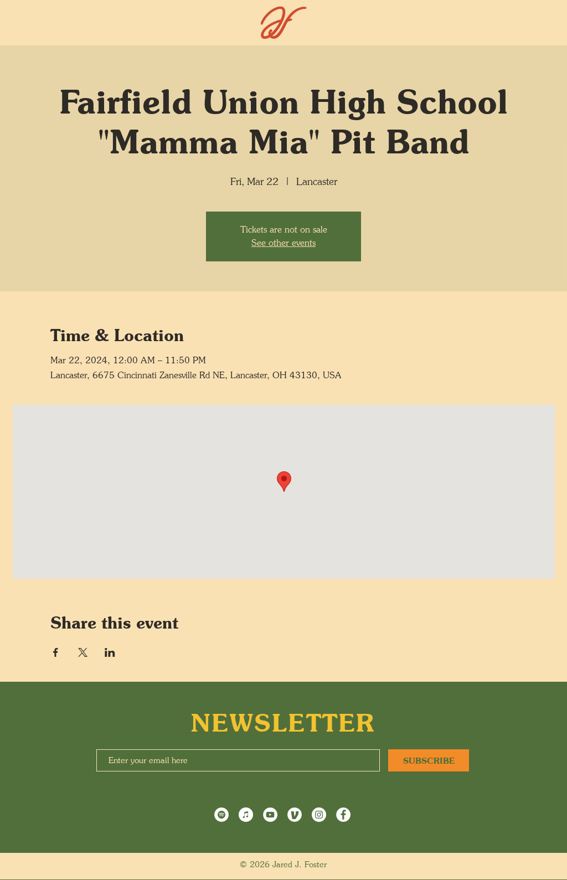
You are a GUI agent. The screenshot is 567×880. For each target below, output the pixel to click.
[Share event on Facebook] (55, 652)
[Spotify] (221, 814)
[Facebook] (343, 814)
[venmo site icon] (294, 814)
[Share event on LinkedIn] (110, 652)
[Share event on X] (83, 652)
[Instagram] (319, 814)
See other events (283, 243)
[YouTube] (270, 814)
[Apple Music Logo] (246, 814)
